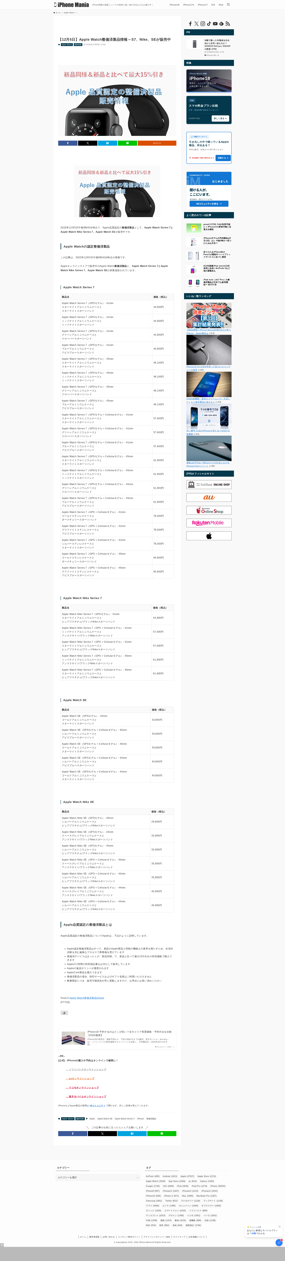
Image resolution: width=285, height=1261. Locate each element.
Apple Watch (67, 44)
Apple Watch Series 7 (125, 1119)
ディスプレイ (155, 1215)
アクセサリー (190, 1201)
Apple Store (207, 1176)
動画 (180, 1220)
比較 (210, 1220)
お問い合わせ (109, 1237)
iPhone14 (209, 1191)
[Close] (2, 1245)
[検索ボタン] (228, 5)
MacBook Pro (206, 1196)
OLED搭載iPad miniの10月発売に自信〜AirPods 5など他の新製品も (217, 268)
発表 (177, 1225)
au (193, 1181)
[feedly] (221, 23)
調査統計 (193, 1225)
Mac (187, 1196)
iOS (168, 1186)
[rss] (227, 23)
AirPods (152, 1176)
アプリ (152, 1206)
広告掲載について (197, 1237)
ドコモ (193, 1215)
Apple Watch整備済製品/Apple (87, 998)
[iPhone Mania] (71, 4)
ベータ (210, 1215)
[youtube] (215, 23)
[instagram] (202, 23)
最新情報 (78, 44)
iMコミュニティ (97, 1105)
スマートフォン (175, 1210)
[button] (67, 143)
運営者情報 (94, 1237)
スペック (153, 1210)
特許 (151, 1225)
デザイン (176, 1215)
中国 (151, 1220)
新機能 (195, 1220)
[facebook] (190, 23)
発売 (164, 1225)
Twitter (171, 1201)
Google (153, 1186)
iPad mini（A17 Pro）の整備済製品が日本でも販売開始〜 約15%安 (217, 282)
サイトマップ (179, 1237)
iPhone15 (153, 1196)
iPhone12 (171, 1191)
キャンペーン (188, 1206)
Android (170, 1176)
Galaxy (207, 1181)
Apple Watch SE (105, 1119)
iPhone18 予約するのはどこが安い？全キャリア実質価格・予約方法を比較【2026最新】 (129, 1033)
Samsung (154, 1201)
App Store (177, 1181)
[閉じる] (279, 1226)
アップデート (213, 1201)
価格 (165, 1220)
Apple (92, 1119)
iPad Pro (199, 1186)
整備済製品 (151, 1119)
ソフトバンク (198, 1210)
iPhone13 (190, 1191)
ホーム (83, 1237)
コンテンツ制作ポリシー (129, 1237)
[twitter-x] (196, 23)
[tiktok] (209, 23)
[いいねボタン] (64, 1013)
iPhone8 (153, 1191)
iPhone (140, 1119)
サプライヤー (211, 1206)
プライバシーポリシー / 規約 (156, 1237)
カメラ (169, 1206)
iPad (182, 1186)
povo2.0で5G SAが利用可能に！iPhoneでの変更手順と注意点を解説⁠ (217, 226)
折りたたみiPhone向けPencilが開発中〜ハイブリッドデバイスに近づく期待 (217, 254)
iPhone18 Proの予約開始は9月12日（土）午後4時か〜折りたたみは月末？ (218, 240)
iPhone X (171, 1196)
